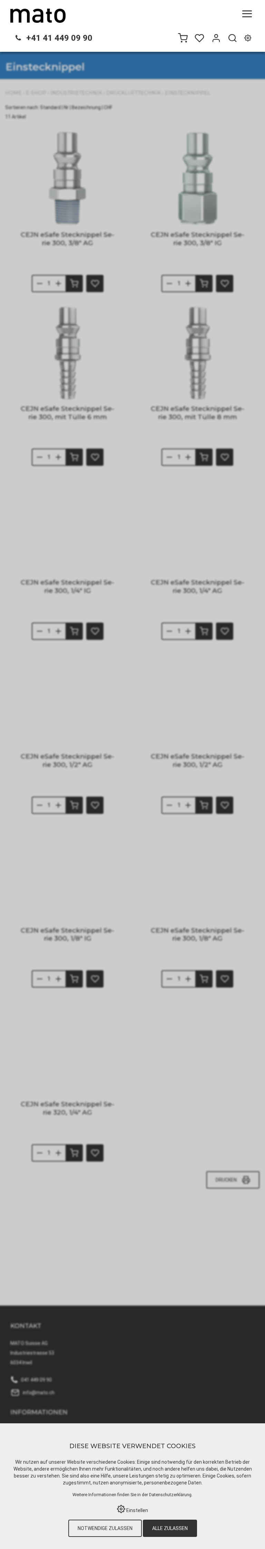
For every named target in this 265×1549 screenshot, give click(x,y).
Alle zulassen (170, 1528)
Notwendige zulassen (105, 1528)
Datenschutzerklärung (170, 1494)
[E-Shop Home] (38, 15)
